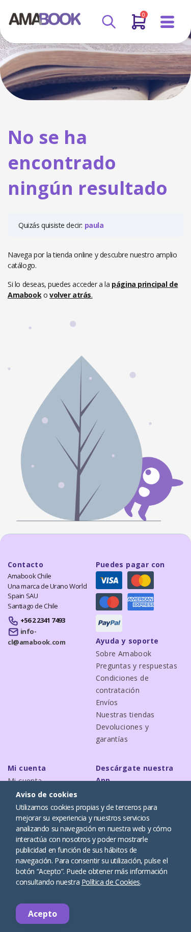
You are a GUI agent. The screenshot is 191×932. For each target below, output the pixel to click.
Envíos (107, 702)
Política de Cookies (110, 882)
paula (94, 225)
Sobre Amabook (124, 653)
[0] (138, 26)
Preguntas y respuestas (137, 666)
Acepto (42, 913)
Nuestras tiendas (125, 714)
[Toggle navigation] (167, 22)
